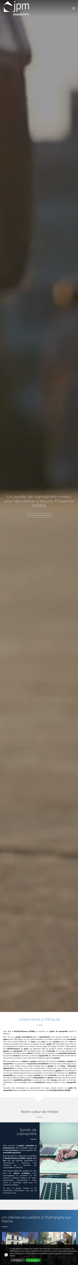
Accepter (34, 1260)
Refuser (18, 1260)
